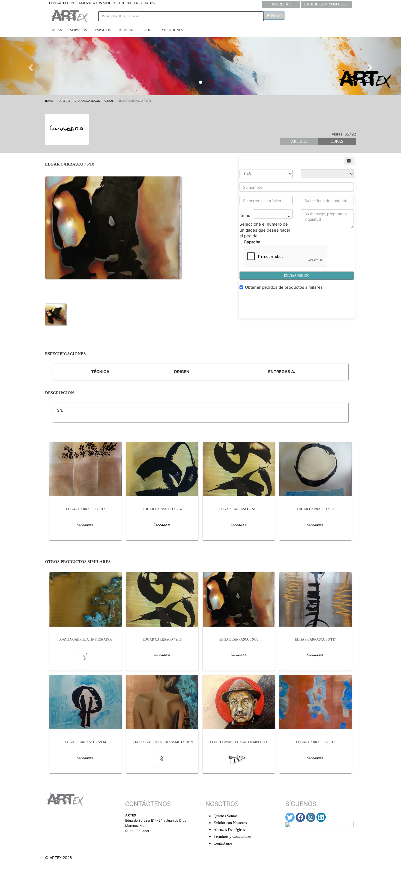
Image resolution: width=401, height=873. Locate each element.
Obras (56, 30)
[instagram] (310, 817)
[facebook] (300, 817)
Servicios (78, 30)
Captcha (252, 241)
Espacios (103, 30)
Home (49, 100)
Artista (299, 141)
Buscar (274, 16)
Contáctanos (223, 843)
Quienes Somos (225, 816)
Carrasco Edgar (87, 100)
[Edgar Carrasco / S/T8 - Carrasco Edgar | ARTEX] (56, 314)
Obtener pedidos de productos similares (284, 287)
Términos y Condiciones (232, 836)
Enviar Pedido (297, 276)
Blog (146, 30)
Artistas (126, 30)
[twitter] (290, 817)
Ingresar (281, 4)
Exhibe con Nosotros (326, 4)
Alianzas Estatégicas (229, 830)
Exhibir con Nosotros (230, 823)
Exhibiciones (171, 30)
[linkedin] (321, 817)
